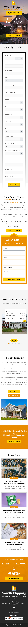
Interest (7, 99)
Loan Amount (8, 70)
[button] (8, 343)
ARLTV (6, 77)
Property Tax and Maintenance (12, 150)
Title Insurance (9, 136)
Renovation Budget (10, 85)
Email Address (8, 169)
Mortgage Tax (8, 114)
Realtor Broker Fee (9, 143)
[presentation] (12, 340)
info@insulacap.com (14, 612)
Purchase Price (8, 55)
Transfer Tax (8, 121)
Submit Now (14, 185)
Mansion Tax (8, 129)
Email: (14, 610)
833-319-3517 (14, 574)
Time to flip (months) (10, 92)
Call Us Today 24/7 (14, 572)
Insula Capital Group (14, 202)
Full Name (7, 162)
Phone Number (8, 176)
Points (6, 107)
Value (6, 63)
